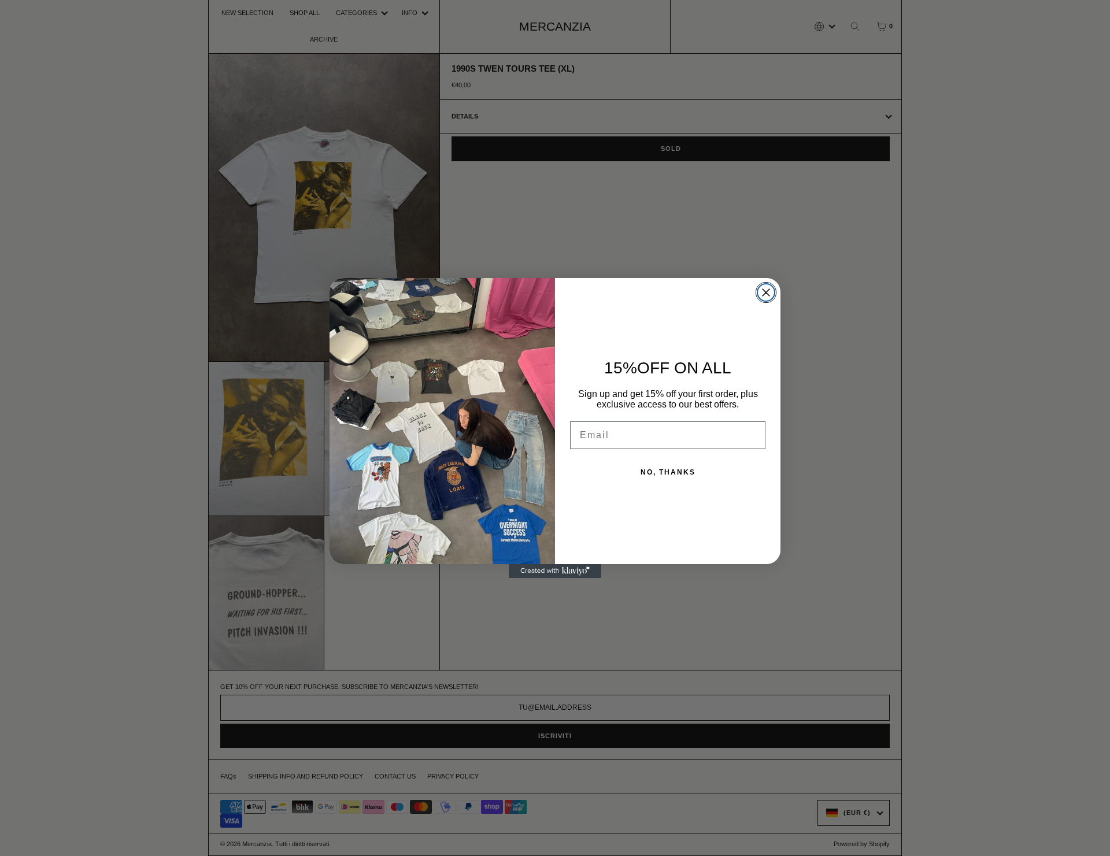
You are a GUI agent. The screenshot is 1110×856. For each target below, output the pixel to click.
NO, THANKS (668, 472)
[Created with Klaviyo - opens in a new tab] (555, 571)
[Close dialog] (766, 292)
